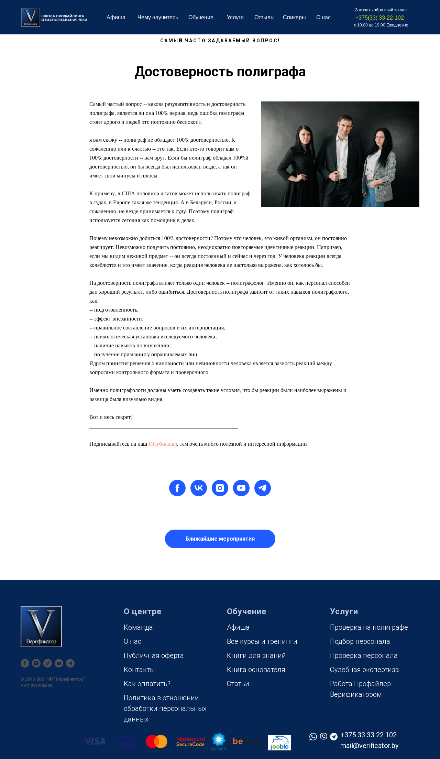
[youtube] (241, 488)
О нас (132, 641)
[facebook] (177, 488)
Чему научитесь (158, 17)
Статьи (238, 684)
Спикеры (294, 17)
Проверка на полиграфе (369, 627)
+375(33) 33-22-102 (379, 18)
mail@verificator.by (369, 745)
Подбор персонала (360, 641)
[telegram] (262, 488)
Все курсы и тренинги (262, 641)
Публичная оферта (154, 655)
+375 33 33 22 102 (368, 735)
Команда (138, 627)
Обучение (200, 17)
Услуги (235, 17)
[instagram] (220, 488)
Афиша (116, 17)
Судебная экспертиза (364, 669)
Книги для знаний (256, 655)
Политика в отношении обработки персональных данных (165, 708)
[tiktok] (47, 663)
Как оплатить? (147, 684)
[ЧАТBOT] (70, 663)
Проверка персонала (364, 655)
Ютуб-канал (162, 443)
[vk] (198, 488)
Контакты (139, 669)
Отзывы (264, 17)
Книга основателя (256, 669)
